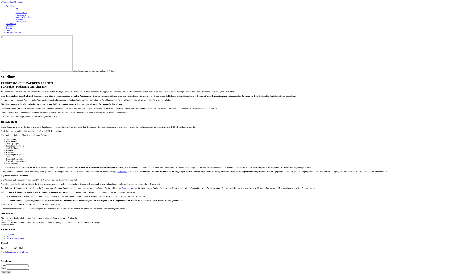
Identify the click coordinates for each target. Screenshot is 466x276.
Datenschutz (10, 236)
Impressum (10, 234)
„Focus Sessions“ (128, 188)
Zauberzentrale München (15, 238)
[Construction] (13, 2)
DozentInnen (122, 172)
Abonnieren (6, 273)
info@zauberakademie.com (17, 252)
